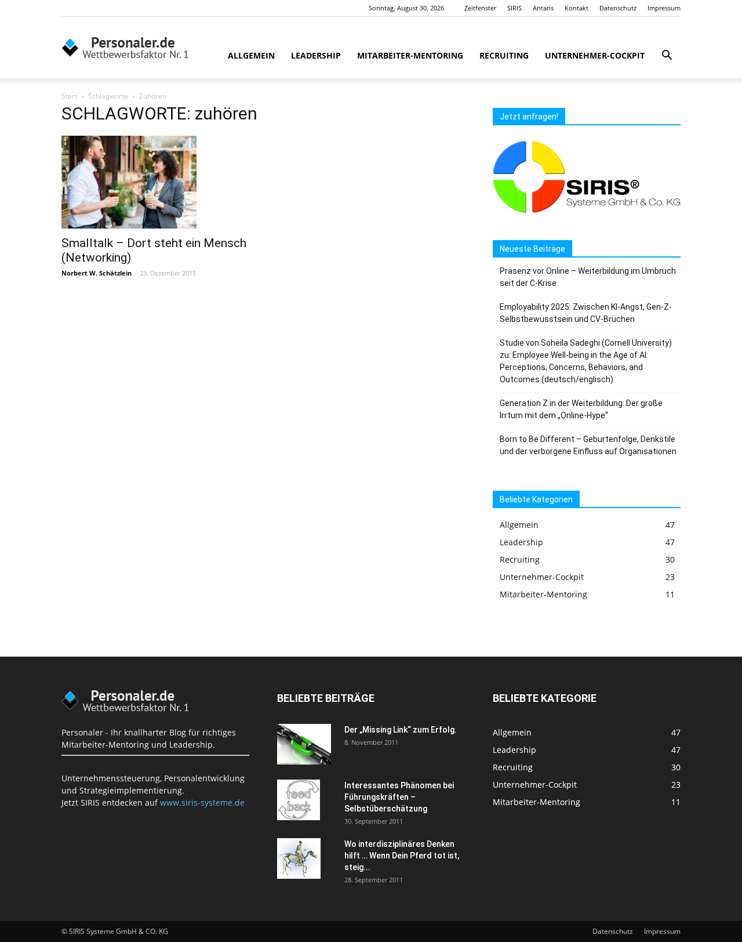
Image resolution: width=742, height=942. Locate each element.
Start (69, 96)
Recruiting (504, 55)
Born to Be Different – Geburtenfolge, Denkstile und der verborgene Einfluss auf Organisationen (588, 445)
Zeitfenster (480, 7)
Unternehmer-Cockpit (595, 55)
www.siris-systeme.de (202, 802)
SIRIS (514, 7)
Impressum (664, 7)
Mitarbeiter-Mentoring (410, 55)
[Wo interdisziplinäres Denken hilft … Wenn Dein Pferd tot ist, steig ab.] (299, 858)
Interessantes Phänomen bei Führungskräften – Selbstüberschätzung (399, 797)
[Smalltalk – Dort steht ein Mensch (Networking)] (155, 182)
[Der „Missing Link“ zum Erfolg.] (304, 744)
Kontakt (576, 7)
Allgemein (251, 55)
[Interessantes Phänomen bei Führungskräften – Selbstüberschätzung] (298, 800)
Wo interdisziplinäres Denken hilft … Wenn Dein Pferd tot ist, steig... (401, 855)
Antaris (543, 7)
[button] (667, 56)
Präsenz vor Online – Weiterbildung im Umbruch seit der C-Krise (588, 277)
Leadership (316, 55)
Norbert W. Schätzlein (96, 273)
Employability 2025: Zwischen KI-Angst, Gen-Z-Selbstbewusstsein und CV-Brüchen (586, 313)
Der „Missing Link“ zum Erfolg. (400, 729)
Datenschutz (617, 7)
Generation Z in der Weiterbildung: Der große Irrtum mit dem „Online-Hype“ (581, 409)
